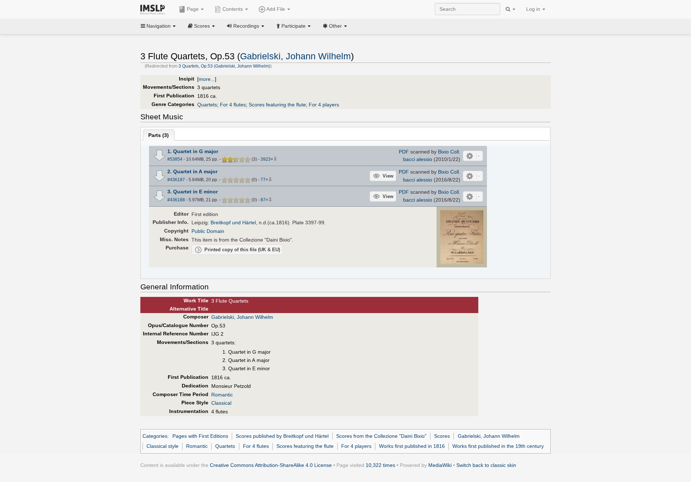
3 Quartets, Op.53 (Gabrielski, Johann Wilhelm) (224, 66)
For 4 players (324, 104)
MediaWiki (440, 465)
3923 (266, 159)
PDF (404, 152)
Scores (442, 436)
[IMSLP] (154, 9)
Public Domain (207, 231)
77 (263, 179)
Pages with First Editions (200, 436)
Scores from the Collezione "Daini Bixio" (381, 436)
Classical (221, 403)
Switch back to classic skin (486, 465)
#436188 (176, 199)
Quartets (207, 104)
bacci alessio (417, 159)
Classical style (162, 446)
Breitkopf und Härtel (233, 222)
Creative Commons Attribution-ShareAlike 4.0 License (271, 465)
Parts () (158, 135)
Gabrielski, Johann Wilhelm (295, 56)
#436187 (176, 179)
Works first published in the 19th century (498, 446)
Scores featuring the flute (277, 104)
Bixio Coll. (449, 152)
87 (263, 199)
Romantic (222, 395)
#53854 (174, 159)
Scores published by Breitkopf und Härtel (282, 436)
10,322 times (380, 465)
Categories (155, 436)
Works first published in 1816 (412, 446)
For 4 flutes (233, 104)
